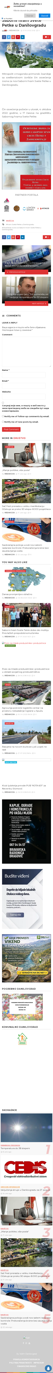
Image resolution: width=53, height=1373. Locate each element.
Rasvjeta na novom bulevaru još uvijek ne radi (24, 748)
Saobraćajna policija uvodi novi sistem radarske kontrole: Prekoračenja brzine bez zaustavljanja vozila (25, 548)
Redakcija (14, 30)
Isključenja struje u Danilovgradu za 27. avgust (25, 1190)
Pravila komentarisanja (26, 1359)
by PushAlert (8, 18)
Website (6, 392)
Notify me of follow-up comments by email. (26, 416)
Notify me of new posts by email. (21, 422)
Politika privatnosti (20, 1363)
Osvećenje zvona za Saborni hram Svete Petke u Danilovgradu (21, 229)
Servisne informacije (10, 1187)
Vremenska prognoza (15, 571)
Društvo (10, 220)
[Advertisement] (26, 1077)
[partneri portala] (26, 205)
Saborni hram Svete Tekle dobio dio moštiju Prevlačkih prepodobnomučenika (25, 631)
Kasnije (30, 15)
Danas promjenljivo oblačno (17, 594)
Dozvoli (44, 15)
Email (5, 381)
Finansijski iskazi (26, 1366)
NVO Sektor (11, 762)
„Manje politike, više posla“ (16, 470)
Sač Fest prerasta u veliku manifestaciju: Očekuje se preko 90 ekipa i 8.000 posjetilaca (26, 507)
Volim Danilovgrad (28, 1354)
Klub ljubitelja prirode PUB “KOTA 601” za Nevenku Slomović (24, 787)
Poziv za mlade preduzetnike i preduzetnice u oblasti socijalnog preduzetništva (25, 670)
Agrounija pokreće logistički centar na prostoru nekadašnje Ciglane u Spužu (22, 709)
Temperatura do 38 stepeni (15, 1148)
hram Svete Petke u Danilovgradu (20, 224)
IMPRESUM (39, 1363)
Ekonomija (10, 645)
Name (5, 370)
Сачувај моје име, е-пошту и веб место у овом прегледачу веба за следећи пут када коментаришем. (25, 408)
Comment (7, 334)
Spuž (8, 684)
